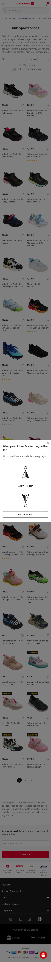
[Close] (48, 443)
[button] (43, 955)
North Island (25, 486)
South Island (25, 514)
